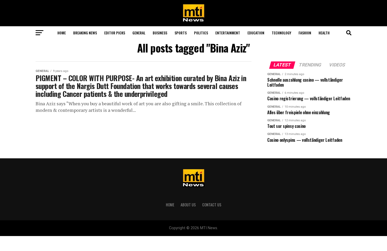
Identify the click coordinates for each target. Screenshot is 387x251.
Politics (201, 32)
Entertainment (227, 32)
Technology (281, 32)
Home (61, 32)
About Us (188, 204)
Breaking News (85, 32)
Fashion (305, 32)
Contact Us (211, 204)
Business (160, 32)
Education (255, 32)
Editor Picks (114, 32)
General (138, 32)
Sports (181, 32)
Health (324, 32)
